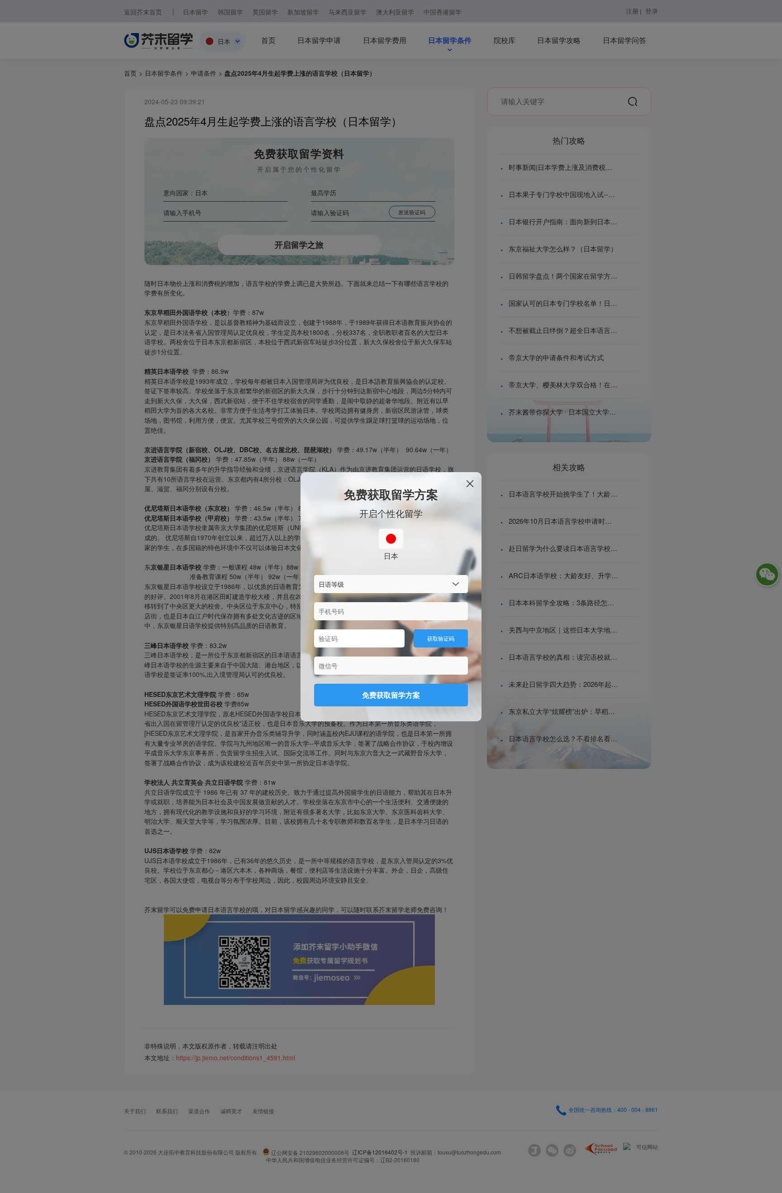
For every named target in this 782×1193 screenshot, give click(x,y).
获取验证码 (440, 638)
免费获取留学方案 (391, 695)
